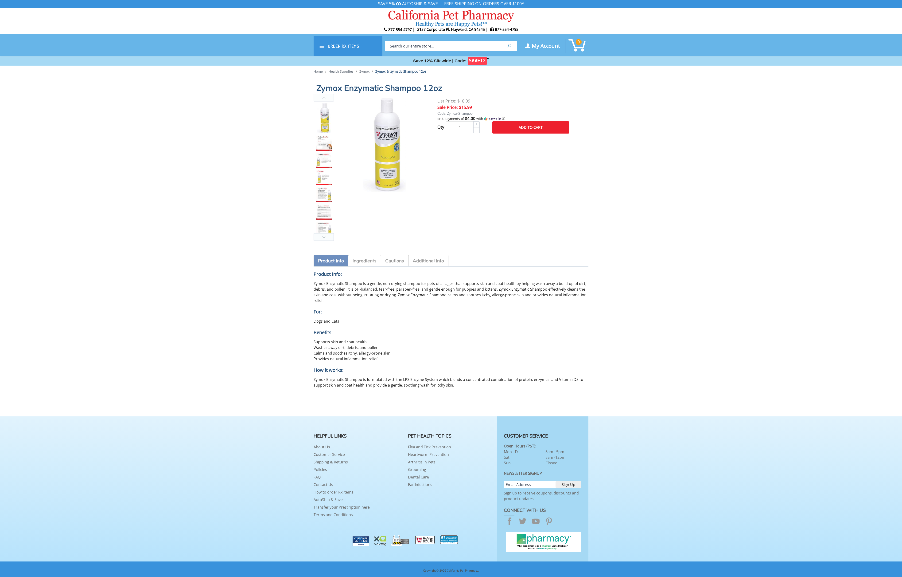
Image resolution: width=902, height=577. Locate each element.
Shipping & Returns (331, 462)
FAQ (317, 477)
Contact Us (323, 484)
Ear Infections (420, 484)
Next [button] (324, 237)
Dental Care (418, 477)
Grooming (417, 469)
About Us (322, 447)
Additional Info (428, 261)
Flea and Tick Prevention (429, 447)
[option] (324, 118)
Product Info (331, 261)
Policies (320, 469)
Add (531, 127)
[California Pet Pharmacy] (451, 18)
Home (318, 71)
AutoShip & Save (328, 499)
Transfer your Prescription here (342, 507)
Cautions (394, 261)
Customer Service (329, 454)
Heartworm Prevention (428, 454)
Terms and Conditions (333, 514)
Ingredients (365, 261)
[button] (503, 118)
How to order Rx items (333, 492)
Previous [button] (324, 98)
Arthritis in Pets (421, 462)
